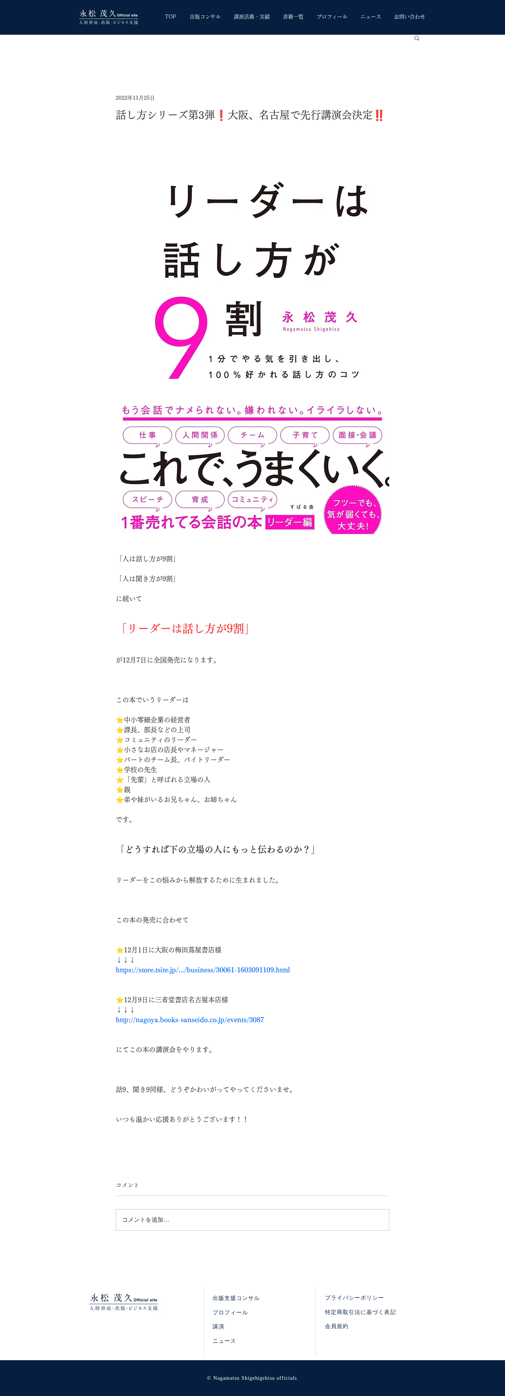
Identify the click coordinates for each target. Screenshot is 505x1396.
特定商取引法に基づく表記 (360, 1312)
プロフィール (230, 1312)
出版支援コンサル (236, 1298)
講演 (218, 1327)
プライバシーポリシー (354, 1298)
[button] (416, 38)
